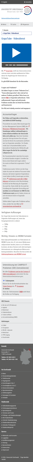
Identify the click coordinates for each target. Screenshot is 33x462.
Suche (14, 24)
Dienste (6, 30)
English (5, 2)
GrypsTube (9, 71)
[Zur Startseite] (16, 10)
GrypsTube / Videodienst (11, 33)
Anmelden (29, 2)
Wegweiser (26, 24)
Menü (4, 24)
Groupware (20, 286)
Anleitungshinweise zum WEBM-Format (13, 254)
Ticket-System (7, 286)
